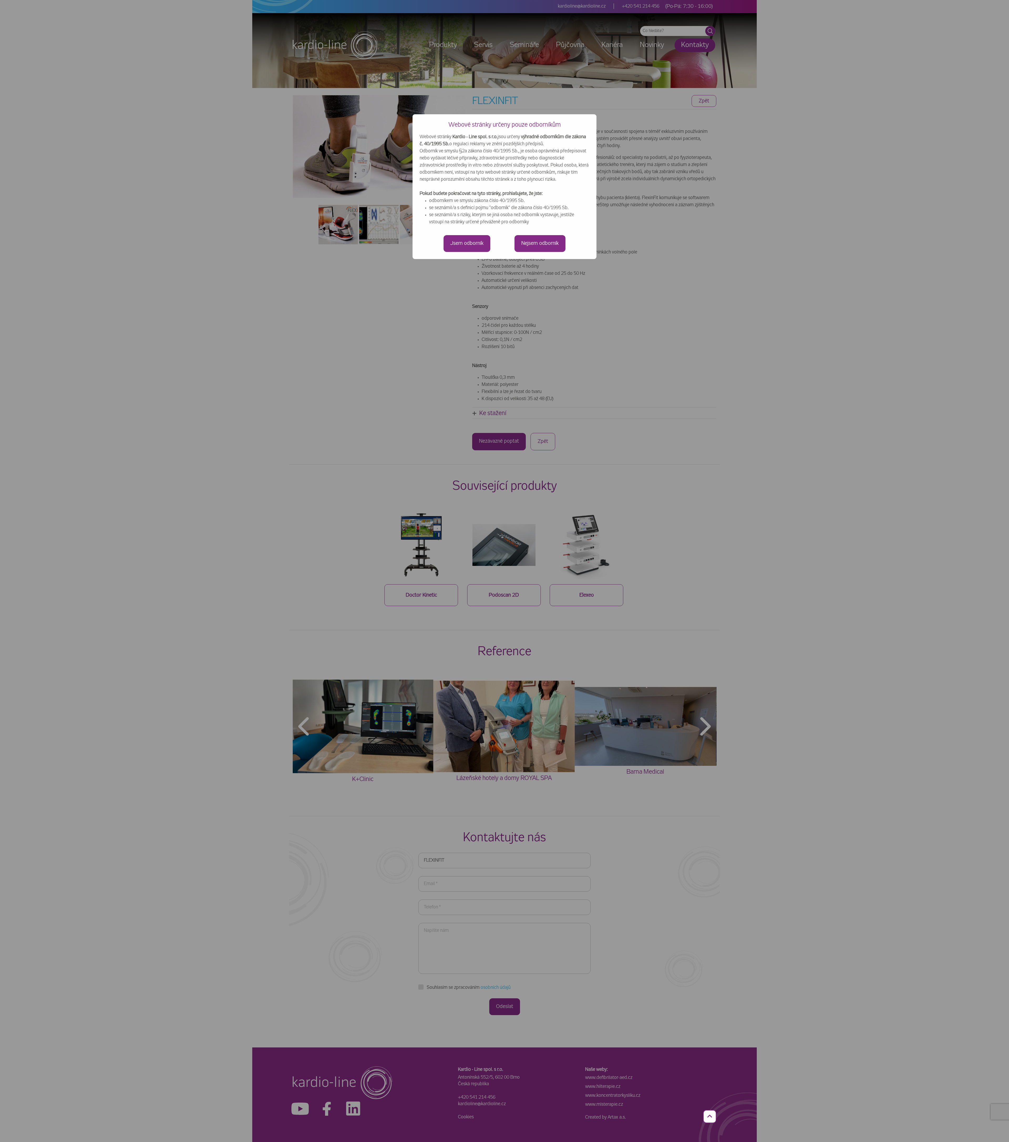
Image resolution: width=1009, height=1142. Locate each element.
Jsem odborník (466, 243)
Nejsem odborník (540, 243)
